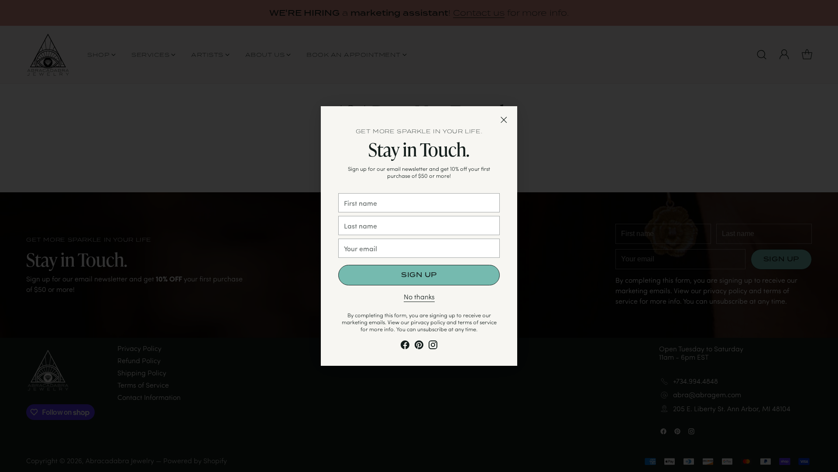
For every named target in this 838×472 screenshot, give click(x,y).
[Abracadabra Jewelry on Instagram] (433, 346)
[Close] (503, 119)
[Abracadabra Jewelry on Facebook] (405, 346)
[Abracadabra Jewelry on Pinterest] (419, 346)
